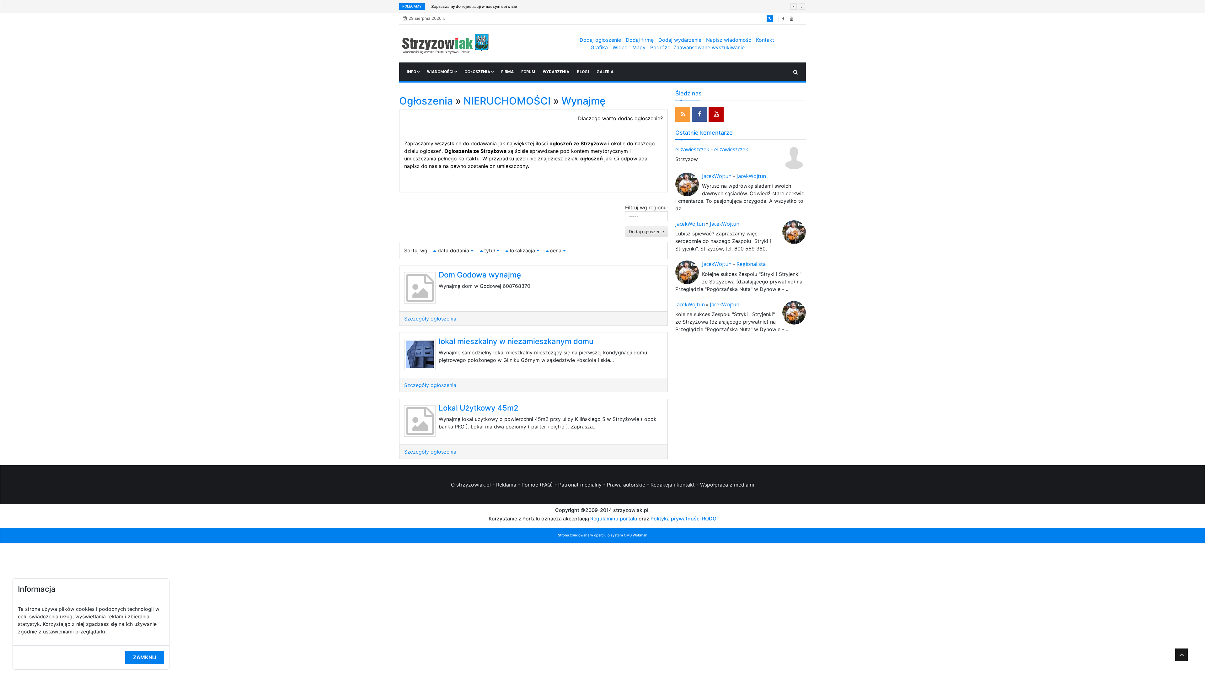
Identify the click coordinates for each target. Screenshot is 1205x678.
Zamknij (144, 657)
